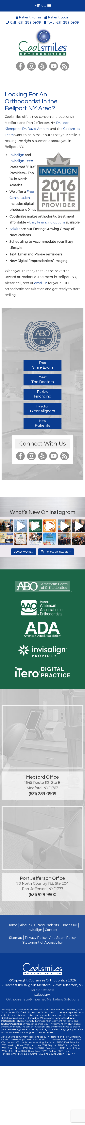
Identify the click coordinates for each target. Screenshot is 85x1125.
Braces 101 (69, 925)
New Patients (48, 925)
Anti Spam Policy (62, 938)
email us (40, 283)
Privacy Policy (36, 938)
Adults (14, 229)
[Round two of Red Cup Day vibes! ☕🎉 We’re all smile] (64, 539)
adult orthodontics (11, 1023)
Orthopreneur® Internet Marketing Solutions (42, 999)
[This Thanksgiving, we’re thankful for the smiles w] (49, 525)
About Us (27, 925)
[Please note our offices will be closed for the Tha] (20, 539)
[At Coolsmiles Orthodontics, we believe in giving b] (6, 525)
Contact (51, 930)
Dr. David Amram (35, 129)
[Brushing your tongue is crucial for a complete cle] (78, 525)
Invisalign (16, 155)
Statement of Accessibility (42, 942)
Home (12, 925)
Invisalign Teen (21, 161)
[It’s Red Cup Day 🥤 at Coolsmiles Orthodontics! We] (78, 539)
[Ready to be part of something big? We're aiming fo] (6, 539)
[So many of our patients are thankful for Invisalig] (35, 539)
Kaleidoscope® (42, 990)
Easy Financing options (47, 222)
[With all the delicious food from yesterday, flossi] (35, 525)
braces (21, 1015)
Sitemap (15, 938)
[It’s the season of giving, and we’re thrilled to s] (20, 525)
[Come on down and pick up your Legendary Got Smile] (64, 525)
